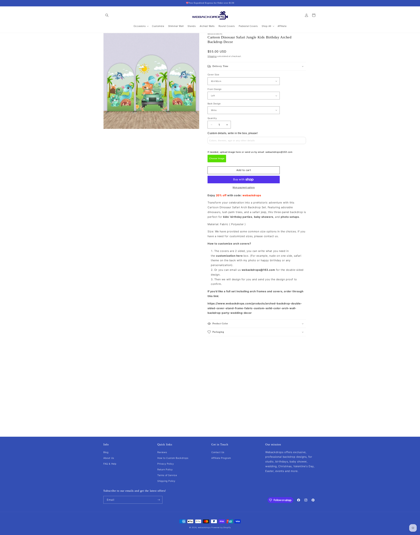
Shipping (212, 56)
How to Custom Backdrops (172, 458)
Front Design (215, 89)
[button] (107, 15)
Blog (105, 452)
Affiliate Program (221, 458)
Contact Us (217, 452)
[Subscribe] (158, 500)
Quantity (212, 118)
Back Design (214, 103)
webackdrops (204, 527)
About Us (108, 458)
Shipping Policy (166, 481)
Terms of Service (167, 475)
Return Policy (165, 469)
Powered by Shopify (221, 527)
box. (246, 255)
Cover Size (213, 74)
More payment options (244, 187)
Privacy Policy (165, 463)
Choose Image (216, 158)
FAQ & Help (109, 463)
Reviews (162, 452)
